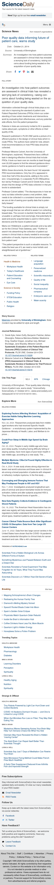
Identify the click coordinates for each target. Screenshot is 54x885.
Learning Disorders (12, 663)
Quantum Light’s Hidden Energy (18, 627)
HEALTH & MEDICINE (9, 643)
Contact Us (11, 845)
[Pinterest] (23, 71)
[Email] (32, 71)
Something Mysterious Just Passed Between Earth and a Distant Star (26, 561)
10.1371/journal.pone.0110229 (18, 355)
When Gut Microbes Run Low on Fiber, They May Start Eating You (28, 719)
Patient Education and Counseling (15, 277)
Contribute (28, 853)
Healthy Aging (10, 680)
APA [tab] (36, 379)
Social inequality (41, 284)
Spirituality (8, 671)
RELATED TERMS (37, 255)
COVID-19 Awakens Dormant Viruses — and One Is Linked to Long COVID (27, 712)
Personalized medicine (40, 270)
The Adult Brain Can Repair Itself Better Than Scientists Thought (24, 742)
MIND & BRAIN (7, 659)
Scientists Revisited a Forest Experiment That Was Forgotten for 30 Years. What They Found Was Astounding (24, 569)
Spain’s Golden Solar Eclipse (17, 611)
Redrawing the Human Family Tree (19, 599)
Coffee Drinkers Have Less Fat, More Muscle (24, 623)
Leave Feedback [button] (13, 841)
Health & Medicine (12, 261)
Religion (10, 306)
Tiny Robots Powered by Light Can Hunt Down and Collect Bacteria (26, 706)
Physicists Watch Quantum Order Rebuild (22, 615)
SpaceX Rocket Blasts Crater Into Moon (21, 607)
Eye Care (11, 282)
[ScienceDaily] (18, 4)
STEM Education (14, 297)
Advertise (40, 853)
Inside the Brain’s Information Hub (19, 619)
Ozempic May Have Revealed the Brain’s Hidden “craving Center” (25, 736)
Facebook (10, 815)
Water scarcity (40, 300)
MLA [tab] (28, 379)
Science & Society (12, 287)
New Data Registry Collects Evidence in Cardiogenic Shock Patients (27, 502)
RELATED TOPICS (10, 255)
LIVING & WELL (7, 676)
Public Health (13, 301)
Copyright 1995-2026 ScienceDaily (18, 860)
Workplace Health (15, 266)
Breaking (6, 589)
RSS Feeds (11, 796)
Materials (6, 320)
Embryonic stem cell (43, 295)
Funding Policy (13, 292)
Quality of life (39, 279)
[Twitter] (19, 71)
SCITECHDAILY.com (19, 546)
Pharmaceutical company (41, 290)
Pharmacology (10, 651)
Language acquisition (38, 262)
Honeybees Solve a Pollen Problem (20, 631)
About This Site (8, 853)
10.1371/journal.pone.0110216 (18, 369)
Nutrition (7, 684)
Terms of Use (39, 857)
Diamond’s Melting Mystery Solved (19, 603)
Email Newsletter (13, 792)
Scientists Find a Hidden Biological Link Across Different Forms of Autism (23, 554)
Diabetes (8, 655)
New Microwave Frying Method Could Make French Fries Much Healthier (26, 759)
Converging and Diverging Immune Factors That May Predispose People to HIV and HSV (25, 482)
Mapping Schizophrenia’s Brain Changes (22, 595)
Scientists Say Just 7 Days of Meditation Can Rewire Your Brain (27, 752)
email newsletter (38, 15)
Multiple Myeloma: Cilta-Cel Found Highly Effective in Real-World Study (27, 461)
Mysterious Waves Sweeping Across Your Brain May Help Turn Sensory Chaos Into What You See (27, 729)
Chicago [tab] (46, 379)
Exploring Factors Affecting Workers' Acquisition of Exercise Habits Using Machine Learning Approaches (26, 416)
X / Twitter (10, 819)
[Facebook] (15, 71)
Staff (19, 853)
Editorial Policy (24, 857)
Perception (8, 667)
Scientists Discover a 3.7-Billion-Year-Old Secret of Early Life (27, 578)
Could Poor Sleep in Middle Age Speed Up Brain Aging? (25, 441)
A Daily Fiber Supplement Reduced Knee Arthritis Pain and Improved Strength (26, 765)
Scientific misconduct (43, 275)
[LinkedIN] (28, 71)
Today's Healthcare (15, 270)
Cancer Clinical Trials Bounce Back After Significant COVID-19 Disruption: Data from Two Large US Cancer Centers (26, 524)
